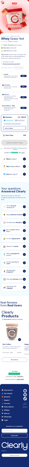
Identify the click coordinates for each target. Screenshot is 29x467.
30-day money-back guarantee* (11, 64)
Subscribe (14, 435)
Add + (23, 76)
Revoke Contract (14, 455)
